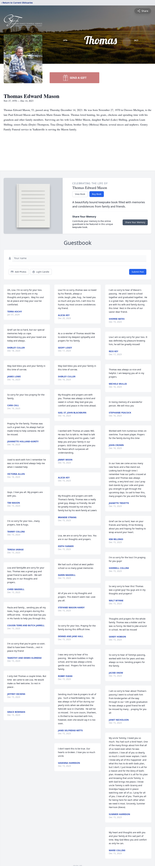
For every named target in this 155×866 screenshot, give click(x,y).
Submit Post (138, 271)
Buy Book (96, 194)
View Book (80, 194)
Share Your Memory (135, 222)
